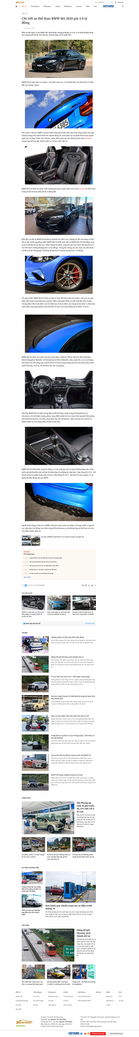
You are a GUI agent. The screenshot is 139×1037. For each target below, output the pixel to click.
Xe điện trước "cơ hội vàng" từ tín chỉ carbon (33, 855)
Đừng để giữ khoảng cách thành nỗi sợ (67, 657)
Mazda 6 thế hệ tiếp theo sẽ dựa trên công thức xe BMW (83, 613)
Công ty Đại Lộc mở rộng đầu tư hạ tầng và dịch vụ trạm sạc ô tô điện (31, 889)
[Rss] (88, 1033)
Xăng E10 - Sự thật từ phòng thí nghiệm (83, 983)
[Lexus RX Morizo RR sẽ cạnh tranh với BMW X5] (35, 762)
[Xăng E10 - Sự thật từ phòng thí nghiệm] (84, 971)
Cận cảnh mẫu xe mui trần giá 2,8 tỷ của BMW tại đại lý (58, 613)
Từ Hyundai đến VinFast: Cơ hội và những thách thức (58, 983)
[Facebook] (81, 1033)
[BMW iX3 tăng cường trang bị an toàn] (35, 782)
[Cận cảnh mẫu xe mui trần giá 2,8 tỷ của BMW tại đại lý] (58, 602)
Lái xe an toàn (67, 1005)
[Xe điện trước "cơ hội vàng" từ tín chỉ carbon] (33, 844)
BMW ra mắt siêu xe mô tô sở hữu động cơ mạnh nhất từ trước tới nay (33, 614)
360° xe (24, 6)
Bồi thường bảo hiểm (84, 1000)
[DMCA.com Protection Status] (20, 1026)
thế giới (82, 189)
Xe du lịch (36, 996)
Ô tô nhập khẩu (29, 554)
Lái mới (58, 6)
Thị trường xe (35, 6)
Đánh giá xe (47, 6)
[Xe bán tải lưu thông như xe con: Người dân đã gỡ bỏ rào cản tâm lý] (58, 844)
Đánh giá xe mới (53, 996)
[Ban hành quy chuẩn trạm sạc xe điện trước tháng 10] (71, 887)
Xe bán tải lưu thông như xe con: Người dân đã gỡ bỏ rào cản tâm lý (58, 856)
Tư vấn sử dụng (68, 996)
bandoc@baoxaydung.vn (93, 1026)
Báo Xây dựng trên (32, 585)
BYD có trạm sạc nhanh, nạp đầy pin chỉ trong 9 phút (31, 912)
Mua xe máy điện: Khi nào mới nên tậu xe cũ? (70, 716)
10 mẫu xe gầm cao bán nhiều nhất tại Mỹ (41, 573)
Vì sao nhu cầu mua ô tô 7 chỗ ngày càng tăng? (70, 676)
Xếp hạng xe (52, 1005)
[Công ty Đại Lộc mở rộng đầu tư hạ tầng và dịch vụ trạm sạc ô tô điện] (32, 877)
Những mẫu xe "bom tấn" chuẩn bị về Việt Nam (42, 569)
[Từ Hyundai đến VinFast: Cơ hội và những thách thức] (58, 971)
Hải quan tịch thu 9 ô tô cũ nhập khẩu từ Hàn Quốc (44, 565)
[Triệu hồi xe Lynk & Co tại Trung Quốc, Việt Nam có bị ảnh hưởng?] (35, 742)
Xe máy (35, 1005)
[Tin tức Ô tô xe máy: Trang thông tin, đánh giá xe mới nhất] (20, 2)
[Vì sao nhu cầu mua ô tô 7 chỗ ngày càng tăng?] (35, 683)
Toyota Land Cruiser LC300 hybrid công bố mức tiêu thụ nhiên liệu (73, 697)
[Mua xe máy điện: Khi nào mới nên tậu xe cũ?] (35, 723)
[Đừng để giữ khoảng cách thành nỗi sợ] (35, 664)
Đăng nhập (120, 2)
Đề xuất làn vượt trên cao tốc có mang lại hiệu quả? (32, 983)
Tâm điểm (19, 1009)
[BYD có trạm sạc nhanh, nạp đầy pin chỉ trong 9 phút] (32, 901)
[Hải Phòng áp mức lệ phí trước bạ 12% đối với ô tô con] (48, 817)
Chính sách (26, 798)
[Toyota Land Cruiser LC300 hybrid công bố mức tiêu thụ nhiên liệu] (35, 703)
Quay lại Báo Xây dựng (116, 1033)
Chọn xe (65, 1000)
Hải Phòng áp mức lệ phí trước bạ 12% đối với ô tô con (86, 807)
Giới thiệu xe (110, 1000)
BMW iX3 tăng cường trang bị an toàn (67, 775)
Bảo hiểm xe (68, 6)
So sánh (50, 1000)
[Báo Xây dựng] (108, 6)
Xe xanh (78, 6)
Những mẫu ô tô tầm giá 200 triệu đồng (67, 637)
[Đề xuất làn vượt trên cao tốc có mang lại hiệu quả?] (33, 971)
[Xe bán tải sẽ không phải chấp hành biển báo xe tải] (84, 844)
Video (87, 6)
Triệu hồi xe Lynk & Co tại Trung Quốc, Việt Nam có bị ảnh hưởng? (73, 736)
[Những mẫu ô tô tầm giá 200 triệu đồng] (35, 644)
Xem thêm (27, 577)
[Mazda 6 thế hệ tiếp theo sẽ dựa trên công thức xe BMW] (84, 602)
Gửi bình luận (90, 623)
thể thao (88, 138)
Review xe (109, 996)
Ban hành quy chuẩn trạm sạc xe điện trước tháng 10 (69, 907)
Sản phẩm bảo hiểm (84, 996)
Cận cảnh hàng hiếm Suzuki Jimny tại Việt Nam (43, 562)
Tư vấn (108, 1005)
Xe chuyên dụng (38, 1000)
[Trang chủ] (16, 6)
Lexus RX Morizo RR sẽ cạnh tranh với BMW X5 (71, 755)
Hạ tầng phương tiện (30, 868)
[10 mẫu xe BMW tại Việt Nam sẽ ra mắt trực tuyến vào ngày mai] (31, 540)
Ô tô (120, 996)
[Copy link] (95, 585)
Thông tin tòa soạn (97, 1034)
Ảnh (95, 6)
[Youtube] (85, 1033)
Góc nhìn (25, 925)
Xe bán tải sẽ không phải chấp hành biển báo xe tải (83, 855)
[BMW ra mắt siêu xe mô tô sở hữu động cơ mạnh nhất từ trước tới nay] (33, 602)
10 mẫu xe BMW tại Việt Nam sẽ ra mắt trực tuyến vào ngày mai (62, 537)
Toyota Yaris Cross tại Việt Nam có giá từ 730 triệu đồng (45, 558)
